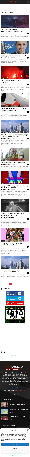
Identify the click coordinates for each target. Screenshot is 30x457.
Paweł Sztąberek (4, 211)
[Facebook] (11, 394)
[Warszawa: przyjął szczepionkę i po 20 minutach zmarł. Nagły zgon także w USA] (15, 21)
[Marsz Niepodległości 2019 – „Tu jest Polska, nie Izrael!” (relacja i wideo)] (15, 100)
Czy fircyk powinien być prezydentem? (13, 56)
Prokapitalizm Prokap (5, 33)
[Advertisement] (15, 6)
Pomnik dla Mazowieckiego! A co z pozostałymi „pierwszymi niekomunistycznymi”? (12, 215)
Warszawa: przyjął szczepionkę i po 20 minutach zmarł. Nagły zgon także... (13, 30)
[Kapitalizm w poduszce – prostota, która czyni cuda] (4, 411)
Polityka (3, 78)
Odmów (15, 448)
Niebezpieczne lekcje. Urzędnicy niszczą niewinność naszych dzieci (14, 244)
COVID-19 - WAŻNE (5, 27)
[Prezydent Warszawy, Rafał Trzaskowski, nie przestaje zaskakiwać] (15, 177)
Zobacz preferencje (15, 452)
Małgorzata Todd (5, 53)
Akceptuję (15, 444)
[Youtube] (18, 394)
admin (2, 272)
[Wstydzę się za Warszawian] (15, 262)
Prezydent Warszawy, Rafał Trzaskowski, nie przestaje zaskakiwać (14, 186)
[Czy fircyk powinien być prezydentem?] (15, 47)
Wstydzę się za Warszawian (10, 271)
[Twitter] (15, 394)
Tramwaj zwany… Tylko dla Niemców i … (14, 162)
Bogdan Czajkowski (5, 132)
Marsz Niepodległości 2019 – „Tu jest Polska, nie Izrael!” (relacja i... (13, 109)
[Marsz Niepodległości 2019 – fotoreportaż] (15, 72)
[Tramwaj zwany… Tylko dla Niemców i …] (15, 154)
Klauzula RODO (15, 387)
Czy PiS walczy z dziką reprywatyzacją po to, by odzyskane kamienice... (14, 135)
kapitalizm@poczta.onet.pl (20, 390)
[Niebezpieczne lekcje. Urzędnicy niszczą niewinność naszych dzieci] (15, 235)
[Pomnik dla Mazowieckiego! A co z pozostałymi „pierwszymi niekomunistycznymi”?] (15, 205)
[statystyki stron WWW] (13, 355)
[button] (28, 430)
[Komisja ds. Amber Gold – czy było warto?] (4, 418)
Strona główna (4, 10)
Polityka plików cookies (13, 455)
